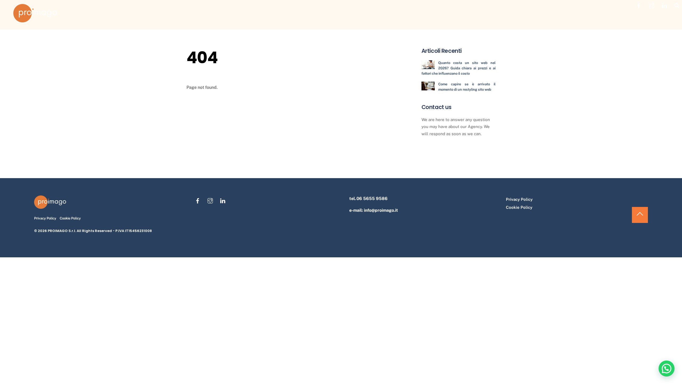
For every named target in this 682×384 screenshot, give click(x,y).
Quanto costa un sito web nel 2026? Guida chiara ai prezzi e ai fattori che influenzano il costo (458, 68)
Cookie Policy (70, 218)
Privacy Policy (45, 218)
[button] (667, 369)
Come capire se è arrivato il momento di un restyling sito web (467, 86)
